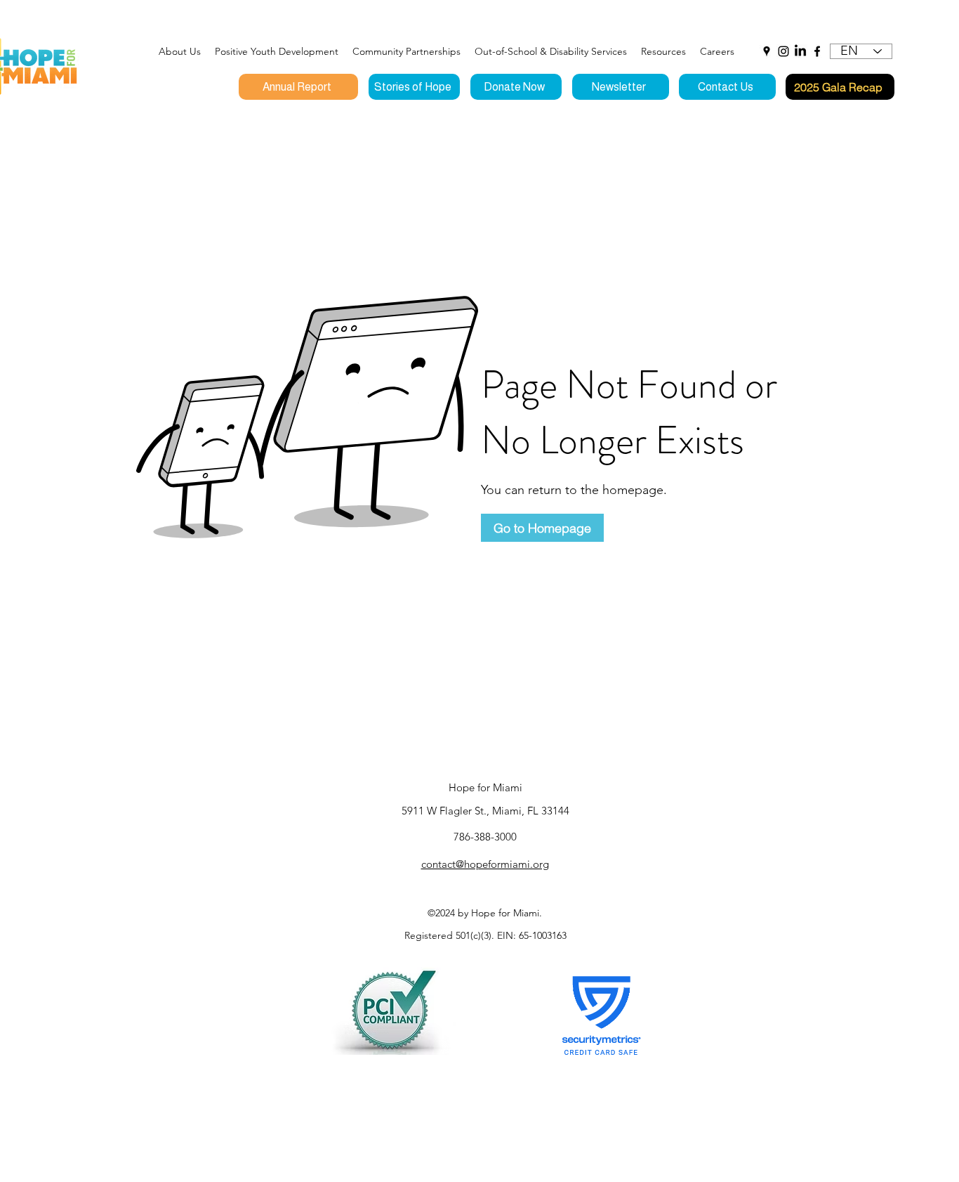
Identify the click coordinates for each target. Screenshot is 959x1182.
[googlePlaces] (767, 51)
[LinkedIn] (800, 51)
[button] (276, 51)
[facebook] (817, 51)
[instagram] (783, 51)
